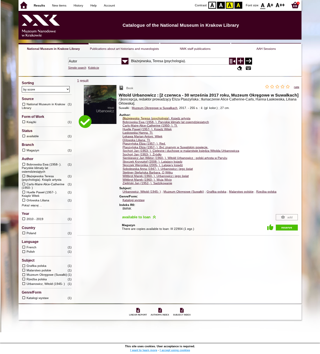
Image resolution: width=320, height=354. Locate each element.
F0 (263, 5)
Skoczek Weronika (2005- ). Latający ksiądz (153, 165)
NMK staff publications (195, 48)
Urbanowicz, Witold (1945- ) (142, 191)
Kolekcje (93, 67)
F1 (270, 5)
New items (59, 5)
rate (296, 87)
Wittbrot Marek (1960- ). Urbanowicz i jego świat (156, 176)
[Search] (248, 61)
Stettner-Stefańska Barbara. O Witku (148, 172)
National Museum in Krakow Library (53, 48)
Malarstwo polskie (241, 191)
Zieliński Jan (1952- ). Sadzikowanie (147, 183)
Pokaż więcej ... (32, 205)
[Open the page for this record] (101, 107)
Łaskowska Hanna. (138, 132)
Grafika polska (216, 191)
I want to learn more (143, 350)
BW (221, 5)
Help (93, 5)
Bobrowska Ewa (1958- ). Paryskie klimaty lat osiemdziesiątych (166, 122)
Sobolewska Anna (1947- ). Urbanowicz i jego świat (158, 168)
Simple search (77, 67)
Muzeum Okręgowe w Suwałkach (154, 108)
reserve (286, 227)
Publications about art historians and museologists (124, 48)
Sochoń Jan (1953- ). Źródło (142, 154)
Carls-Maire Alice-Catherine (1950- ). (150, 125)
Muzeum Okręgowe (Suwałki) (183, 191)
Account (109, 5)
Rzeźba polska (266, 191)
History (78, 5)
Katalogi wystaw (134, 200)
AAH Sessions (266, 48)
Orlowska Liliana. (136, 140)
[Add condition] (240, 61)
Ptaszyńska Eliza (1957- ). (144, 143)
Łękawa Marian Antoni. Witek (142, 136)
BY (238, 5)
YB (229, 5)
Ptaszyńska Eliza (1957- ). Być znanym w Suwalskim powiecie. (165, 147)
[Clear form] (239, 68)
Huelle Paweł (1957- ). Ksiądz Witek (147, 129)
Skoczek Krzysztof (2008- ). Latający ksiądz (152, 161)
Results (39, 5)
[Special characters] (248, 68)
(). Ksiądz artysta (156, 118)
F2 (280, 5)
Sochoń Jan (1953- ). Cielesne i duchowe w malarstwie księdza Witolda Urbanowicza (181, 150)
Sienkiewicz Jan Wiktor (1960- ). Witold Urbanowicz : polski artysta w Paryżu (175, 158)
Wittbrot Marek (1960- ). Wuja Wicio (147, 179)
